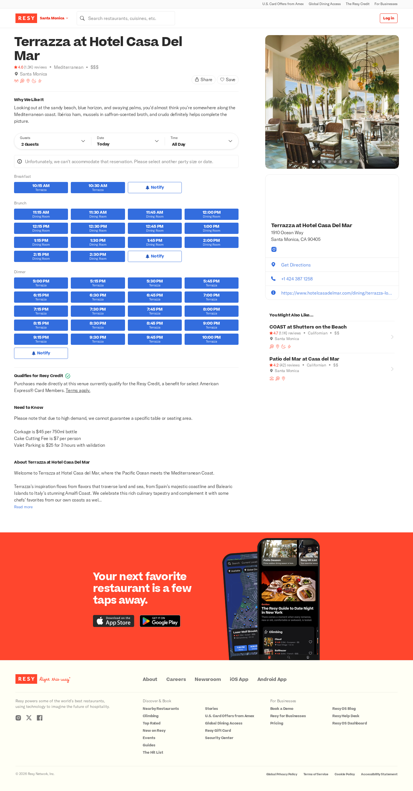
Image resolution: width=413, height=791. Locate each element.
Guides (149, 745)
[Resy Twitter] (29, 718)
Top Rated (151, 723)
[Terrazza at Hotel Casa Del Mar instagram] (274, 249)
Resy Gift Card (218, 730)
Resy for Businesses (288, 716)
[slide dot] (313, 161)
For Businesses (386, 4)
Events (149, 737)
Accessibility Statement (379, 774)
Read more (23, 506)
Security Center (219, 737)
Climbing (150, 716)
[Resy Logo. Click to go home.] (26, 18)
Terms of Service (316, 774)
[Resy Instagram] (18, 718)
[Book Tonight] (34, 81)
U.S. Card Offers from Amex (283, 4)
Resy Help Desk (345, 716)
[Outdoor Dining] (271, 378)
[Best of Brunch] (22, 81)
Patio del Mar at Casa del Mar (304, 359)
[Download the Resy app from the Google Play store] (160, 621)
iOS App (239, 679)
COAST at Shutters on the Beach (308, 327)
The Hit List (153, 752)
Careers (176, 679)
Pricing (276, 723)
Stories (211, 708)
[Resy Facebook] (39, 718)
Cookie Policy (345, 774)
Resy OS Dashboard (349, 723)
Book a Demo (281, 708)
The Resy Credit (357, 4)
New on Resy (154, 730)
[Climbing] (40, 81)
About (150, 679)
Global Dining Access (325, 4)
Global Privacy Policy (281, 774)
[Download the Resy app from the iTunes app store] (113, 621)
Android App (272, 679)
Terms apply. (78, 390)
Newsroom (208, 679)
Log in (388, 18)
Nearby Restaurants (161, 708)
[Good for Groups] (16, 81)
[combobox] (126, 18)
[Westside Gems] (28, 81)
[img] (16, 74)
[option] (332, 102)
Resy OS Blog (343, 708)
